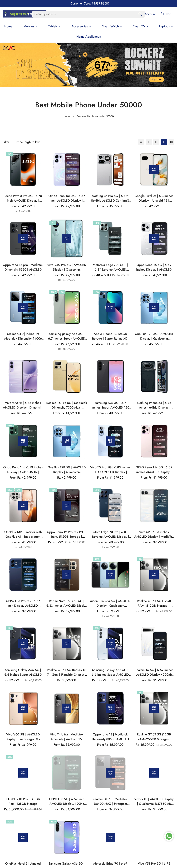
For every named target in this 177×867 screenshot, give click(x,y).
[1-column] (141, 142)
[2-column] (149, 142)
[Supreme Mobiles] (24, 14)
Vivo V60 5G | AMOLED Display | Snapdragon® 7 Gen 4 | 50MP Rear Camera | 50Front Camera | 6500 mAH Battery (23, 737)
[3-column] (156, 142)
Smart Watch (110, 26)
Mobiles (29, 26)
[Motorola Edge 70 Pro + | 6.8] (110, 238)
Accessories (79, 26)
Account (150, 14)
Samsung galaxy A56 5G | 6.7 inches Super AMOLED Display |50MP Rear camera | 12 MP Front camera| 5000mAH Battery (66, 336)
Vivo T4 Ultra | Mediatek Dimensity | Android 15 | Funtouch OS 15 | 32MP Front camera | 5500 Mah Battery (66, 737)
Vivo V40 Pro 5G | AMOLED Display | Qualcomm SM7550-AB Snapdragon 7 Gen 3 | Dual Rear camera (66, 267)
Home (66, 116)
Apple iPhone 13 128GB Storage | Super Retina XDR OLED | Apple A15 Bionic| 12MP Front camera (110, 336)
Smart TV (139, 26)
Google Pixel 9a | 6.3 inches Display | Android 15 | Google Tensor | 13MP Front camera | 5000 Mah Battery (153, 198)
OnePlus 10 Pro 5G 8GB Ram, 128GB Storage (23, 801)
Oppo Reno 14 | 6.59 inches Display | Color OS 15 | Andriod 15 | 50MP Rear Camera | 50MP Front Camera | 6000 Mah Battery (23, 469)
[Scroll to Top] (170, 848)
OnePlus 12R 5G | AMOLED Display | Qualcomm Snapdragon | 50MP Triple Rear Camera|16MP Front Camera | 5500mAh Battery (154, 336)
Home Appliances (88, 36)
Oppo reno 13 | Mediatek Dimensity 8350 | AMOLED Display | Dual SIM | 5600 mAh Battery (110, 737)
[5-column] (171, 142)
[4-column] (164, 142)
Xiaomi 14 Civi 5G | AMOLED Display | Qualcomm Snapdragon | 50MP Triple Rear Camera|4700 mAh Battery (110, 603)
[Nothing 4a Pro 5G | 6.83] (110, 169)
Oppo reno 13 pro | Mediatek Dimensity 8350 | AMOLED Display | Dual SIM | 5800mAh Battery (23, 267)
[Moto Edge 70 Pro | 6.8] (110, 505)
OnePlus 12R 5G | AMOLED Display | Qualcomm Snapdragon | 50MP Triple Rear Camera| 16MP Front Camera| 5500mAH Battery (67, 469)
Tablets (53, 26)
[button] (165, 14)
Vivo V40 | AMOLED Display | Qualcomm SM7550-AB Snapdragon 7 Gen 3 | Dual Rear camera (154, 801)
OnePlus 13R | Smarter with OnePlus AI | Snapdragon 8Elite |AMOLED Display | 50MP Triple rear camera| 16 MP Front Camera (23, 534)
